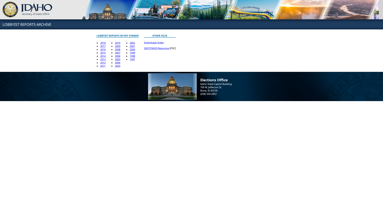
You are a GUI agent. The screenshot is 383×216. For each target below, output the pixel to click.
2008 (117, 49)
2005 (117, 59)
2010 (117, 43)
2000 (132, 49)
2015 (103, 52)
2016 (103, 49)
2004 (117, 62)
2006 (117, 56)
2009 (117, 46)
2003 (117, 66)
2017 (103, 46)
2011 (103, 66)
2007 (117, 52)
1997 (132, 59)
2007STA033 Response (156, 48)
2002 (132, 43)
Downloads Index (154, 42)
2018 (103, 43)
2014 (103, 56)
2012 (103, 62)
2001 (132, 46)
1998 (132, 56)
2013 (103, 59)
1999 (132, 52)
